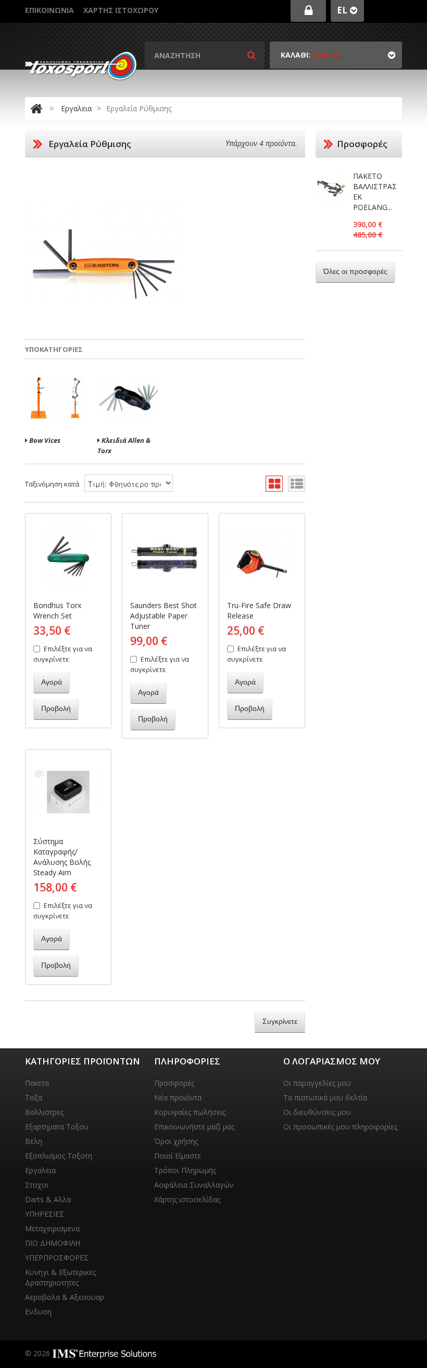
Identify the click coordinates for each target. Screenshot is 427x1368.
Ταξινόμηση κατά (52, 484)
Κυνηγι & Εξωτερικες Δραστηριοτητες (60, 1277)
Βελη (33, 1141)
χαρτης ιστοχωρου (120, 10)
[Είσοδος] (308, 11)
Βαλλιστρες (44, 1112)
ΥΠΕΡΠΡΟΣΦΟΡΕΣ (57, 1257)
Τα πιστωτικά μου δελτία (325, 1097)
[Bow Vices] (56, 398)
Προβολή (56, 708)
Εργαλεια (76, 108)
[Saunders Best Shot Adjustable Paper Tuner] (165, 556)
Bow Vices (44, 440)
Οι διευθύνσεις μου (317, 1112)
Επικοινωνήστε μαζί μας (194, 1127)
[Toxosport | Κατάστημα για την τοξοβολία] (81, 65)
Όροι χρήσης (176, 1141)
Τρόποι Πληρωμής (185, 1170)
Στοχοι (36, 1185)
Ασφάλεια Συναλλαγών (194, 1185)
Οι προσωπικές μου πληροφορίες (340, 1127)
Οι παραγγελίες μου (317, 1083)
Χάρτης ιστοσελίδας (187, 1199)
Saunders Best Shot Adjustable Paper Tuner (163, 615)
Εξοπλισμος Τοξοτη (58, 1156)
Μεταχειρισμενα (52, 1228)
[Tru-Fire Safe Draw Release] (262, 556)
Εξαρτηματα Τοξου (57, 1127)
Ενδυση (38, 1312)
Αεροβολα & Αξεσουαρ (64, 1297)
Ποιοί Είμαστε (177, 1156)
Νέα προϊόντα (178, 1097)
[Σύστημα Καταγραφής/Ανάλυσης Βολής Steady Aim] (68, 792)
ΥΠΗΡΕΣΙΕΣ (44, 1214)
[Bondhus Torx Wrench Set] (68, 556)
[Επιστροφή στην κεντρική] (36, 108)
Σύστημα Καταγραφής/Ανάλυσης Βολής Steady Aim (62, 856)
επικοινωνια (49, 10)
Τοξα (33, 1097)
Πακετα (37, 1083)
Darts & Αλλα (48, 1199)
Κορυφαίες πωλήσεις (189, 1112)
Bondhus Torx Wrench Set (57, 610)
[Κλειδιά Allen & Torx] (128, 398)
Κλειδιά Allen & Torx (123, 445)
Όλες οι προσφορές (355, 271)
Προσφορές (174, 1083)
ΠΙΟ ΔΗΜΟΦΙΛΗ (52, 1243)
